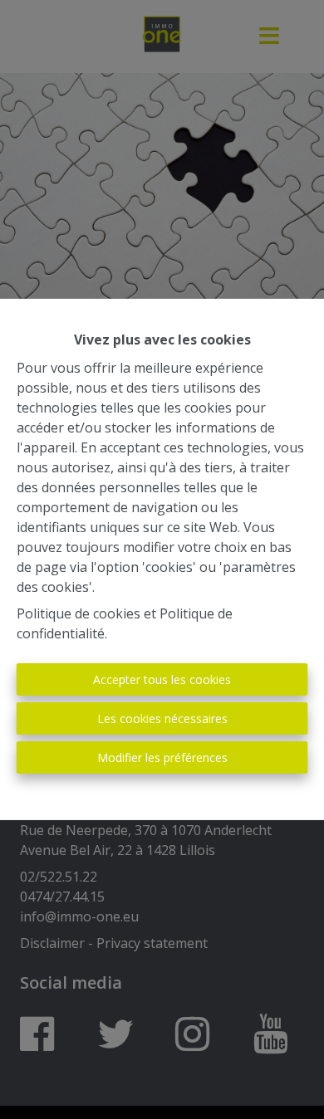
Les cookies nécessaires (162, 718)
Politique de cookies (78, 613)
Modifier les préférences (162, 757)
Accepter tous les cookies (162, 679)
